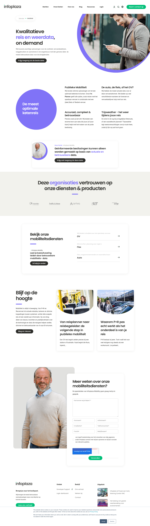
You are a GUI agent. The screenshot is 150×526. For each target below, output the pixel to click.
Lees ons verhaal (25, 505)
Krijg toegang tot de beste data (31, 60)
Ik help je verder (39, 263)
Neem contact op (136, 7)
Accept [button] (103, 521)
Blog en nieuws (24, 331)
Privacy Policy (94, 511)
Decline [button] (112, 521)
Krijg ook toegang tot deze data (70, 160)
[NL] (122, 7)
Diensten (21, 18)
